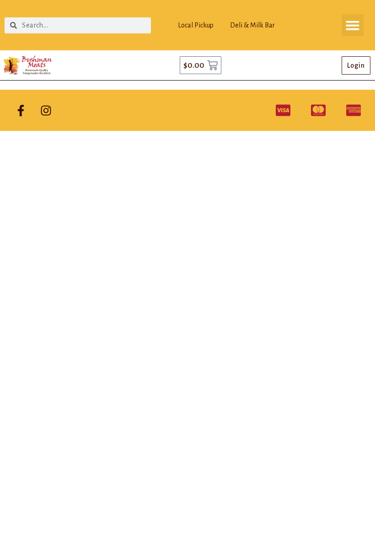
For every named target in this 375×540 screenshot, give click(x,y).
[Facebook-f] (20, 110)
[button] (353, 25)
